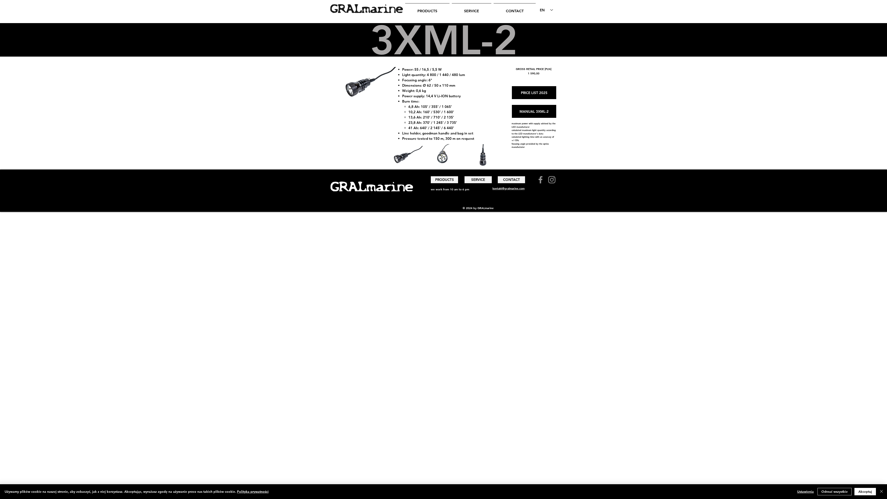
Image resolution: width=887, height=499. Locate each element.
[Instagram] (552, 180)
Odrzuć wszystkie (834, 492)
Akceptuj (865, 492)
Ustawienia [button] (805, 492)
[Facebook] (540, 180)
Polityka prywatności (253, 492)
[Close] (881, 491)
